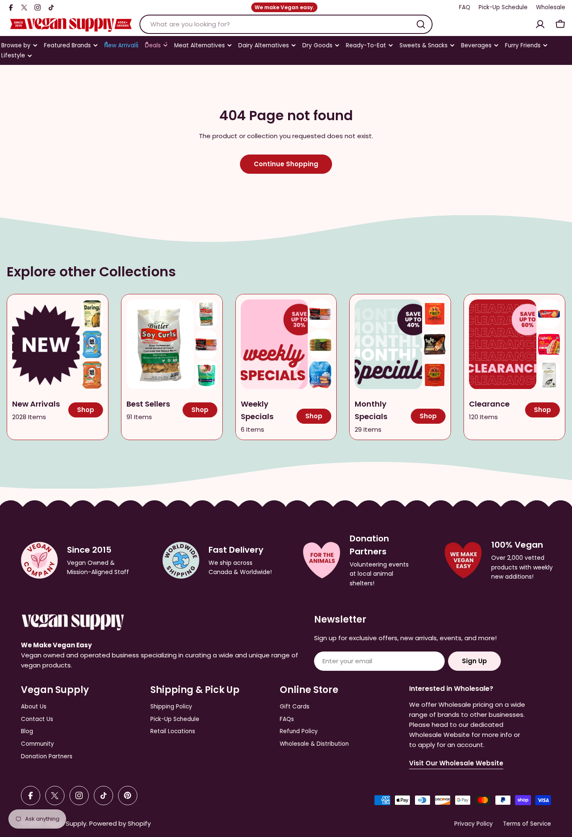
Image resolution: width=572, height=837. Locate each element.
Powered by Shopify (120, 823)
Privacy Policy (473, 824)
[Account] (540, 24)
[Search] (421, 24)
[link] (92, 313)
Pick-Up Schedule (503, 7)
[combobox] (286, 24)
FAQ (464, 7)
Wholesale (550, 7)
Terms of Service (527, 824)
